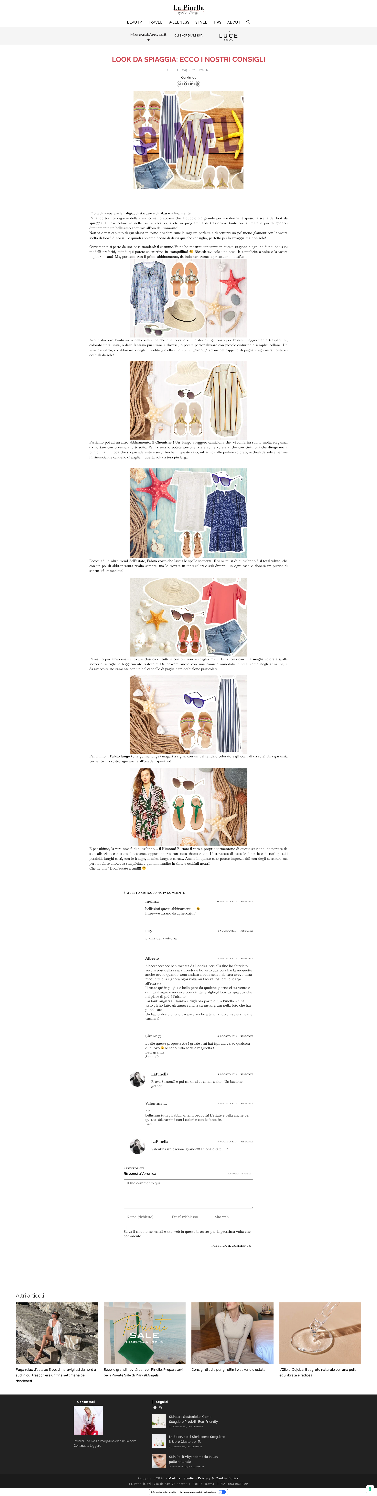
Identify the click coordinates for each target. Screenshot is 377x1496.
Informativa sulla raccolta (163, 1492)
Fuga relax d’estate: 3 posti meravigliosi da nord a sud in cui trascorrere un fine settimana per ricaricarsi (56, 1375)
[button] (180, 84)
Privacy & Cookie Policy (218, 1478)
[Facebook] (154, 1408)
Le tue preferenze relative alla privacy (198, 1492)
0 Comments (196, 1427)
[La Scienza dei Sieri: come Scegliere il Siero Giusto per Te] (159, 1441)
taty (148, 931)
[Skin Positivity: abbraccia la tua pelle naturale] (159, 1461)
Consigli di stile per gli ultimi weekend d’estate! (228, 1369)
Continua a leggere (87, 1446)
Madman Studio (180, 1478)
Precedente (135, 1168)
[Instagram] (160, 1408)
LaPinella (159, 1074)
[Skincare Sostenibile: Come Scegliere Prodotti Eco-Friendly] (159, 1421)
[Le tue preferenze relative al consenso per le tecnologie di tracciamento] (370, 1489)
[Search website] (248, 22)
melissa (152, 901)
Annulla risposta (239, 1174)
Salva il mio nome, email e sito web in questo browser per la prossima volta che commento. (187, 1234)
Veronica (148, 1173)
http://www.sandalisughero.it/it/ (170, 913)
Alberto (152, 958)
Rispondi (247, 901)
